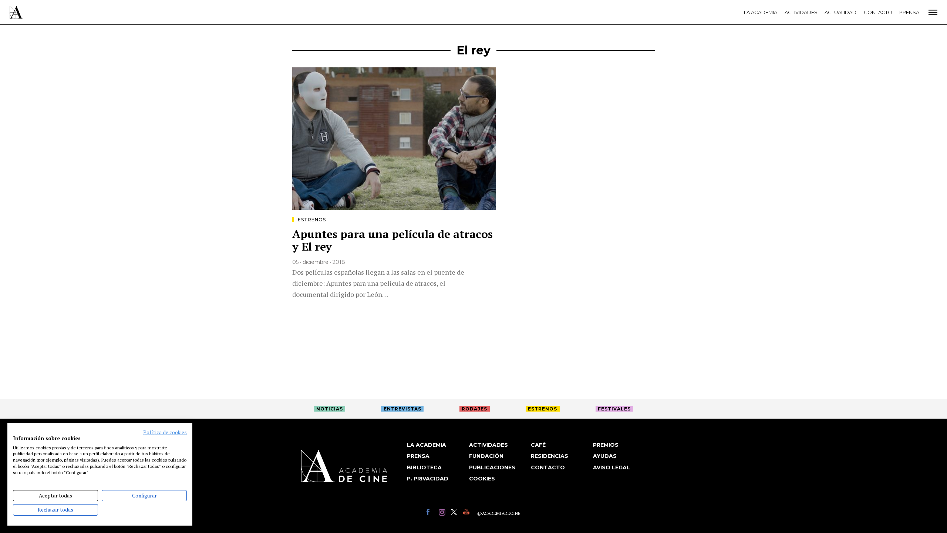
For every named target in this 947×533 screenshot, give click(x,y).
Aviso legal (611, 467)
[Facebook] (431, 513)
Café (538, 445)
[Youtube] (467, 513)
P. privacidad (427, 478)
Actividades (801, 12)
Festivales (614, 409)
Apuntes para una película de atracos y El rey (392, 240)
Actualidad (840, 12)
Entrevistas (402, 409)
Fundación (486, 456)
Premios (606, 445)
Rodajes (474, 409)
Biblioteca (424, 467)
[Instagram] (443, 513)
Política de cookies (165, 432)
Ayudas (605, 456)
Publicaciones (492, 467)
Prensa (909, 12)
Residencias (549, 456)
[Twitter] (455, 513)
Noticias (329, 409)
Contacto (878, 12)
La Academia (760, 12)
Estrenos (312, 219)
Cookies (482, 478)
